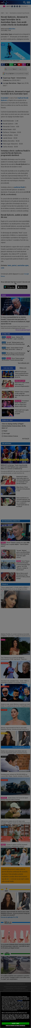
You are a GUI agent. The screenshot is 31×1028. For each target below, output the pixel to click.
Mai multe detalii (19, 1000)
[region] (15, 1010)
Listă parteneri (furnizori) (6, 1020)
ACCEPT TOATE (15, 1023)
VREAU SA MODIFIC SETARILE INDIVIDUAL (15, 1025)
